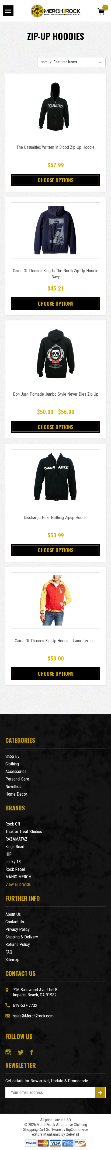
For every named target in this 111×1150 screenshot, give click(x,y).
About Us (13, 914)
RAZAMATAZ (16, 839)
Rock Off (12, 824)
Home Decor (16, 794)
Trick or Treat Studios (23, 831)
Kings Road (14, 846)
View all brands (18, 884)
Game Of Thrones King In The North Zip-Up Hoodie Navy (55, 273)
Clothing (12, 763)
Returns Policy (17, 944)
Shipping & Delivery (21, 937)
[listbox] (79, 62)
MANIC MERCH (18, 876)
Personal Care (17, 779)
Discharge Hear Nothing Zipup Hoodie (56, 517)
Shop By (12, 756)
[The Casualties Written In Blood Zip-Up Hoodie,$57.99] (55, 107)
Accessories (15, 771)
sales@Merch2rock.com (33, 1015)
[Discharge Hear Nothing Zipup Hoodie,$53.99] (55, 477)
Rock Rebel (15, 869)
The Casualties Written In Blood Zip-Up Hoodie (55, 147)
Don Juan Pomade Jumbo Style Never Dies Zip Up (55, 394)
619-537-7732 (25, 1005)
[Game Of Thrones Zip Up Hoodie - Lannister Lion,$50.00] (55, 600)
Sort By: (46, 62)
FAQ (8, 952)
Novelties (13, 786)
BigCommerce (77, 1129)
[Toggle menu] (8, 10)
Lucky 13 (13, 861)
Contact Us (14, 921)
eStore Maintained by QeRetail (55, 1134)
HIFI (8, 854)
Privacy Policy (17, 929)
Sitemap (12, 959)
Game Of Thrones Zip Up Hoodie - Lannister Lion (55, 640)
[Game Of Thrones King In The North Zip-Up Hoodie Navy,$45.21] (55, 230)
